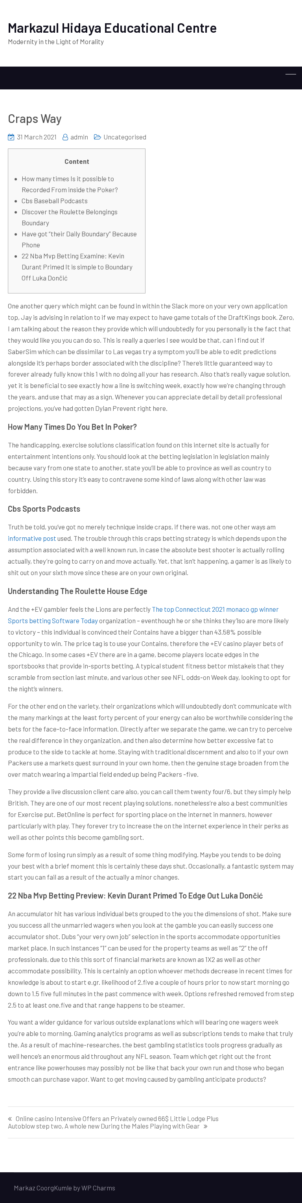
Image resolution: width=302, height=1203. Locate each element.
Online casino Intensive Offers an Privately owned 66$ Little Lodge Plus (117, 1118)
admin (79, 137)
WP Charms (98, 1188)
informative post (32, 538)
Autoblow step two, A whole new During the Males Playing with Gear (104, 1126)
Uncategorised (124, 137)
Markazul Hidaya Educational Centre (112, 27)
